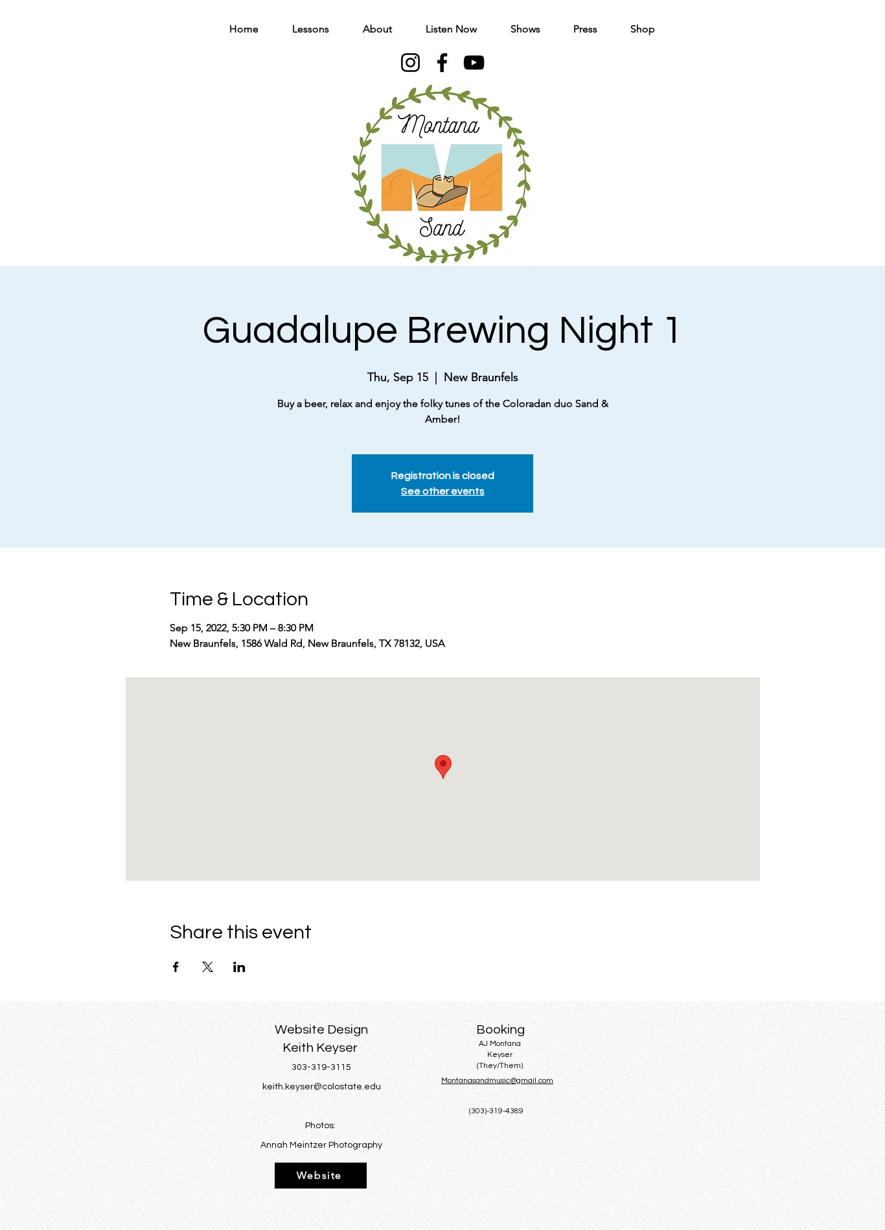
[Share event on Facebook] (176, 967)
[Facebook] (442, 62)
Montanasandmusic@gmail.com (497, 1080)
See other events (443, 491)
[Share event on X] (207, 967)
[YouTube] (474, 62)
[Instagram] (410, 62)
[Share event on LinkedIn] (239, 967)
